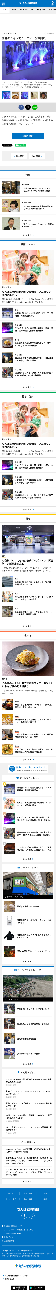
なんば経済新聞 (28, 3)
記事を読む (28, 136)
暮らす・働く (41, 9)
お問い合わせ (9, 1237)
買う (32, 9)
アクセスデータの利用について (15, 1233)
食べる (14, 9)
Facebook (24, 1216)
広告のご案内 (9, 1241)
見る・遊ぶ (23, 9)
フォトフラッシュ (9, 33)
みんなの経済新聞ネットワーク (28, 1266)
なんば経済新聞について (13, 1226)
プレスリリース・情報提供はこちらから (18, 1230)
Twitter (32, 1216)
